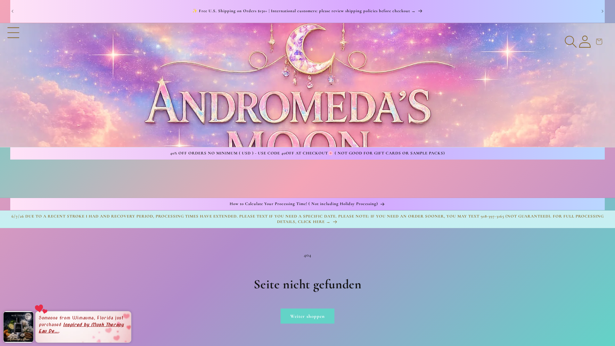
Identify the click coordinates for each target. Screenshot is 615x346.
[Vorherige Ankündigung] (12, 11)
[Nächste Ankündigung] (602, 11)
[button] (13, 85)
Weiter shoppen (307, 316)
